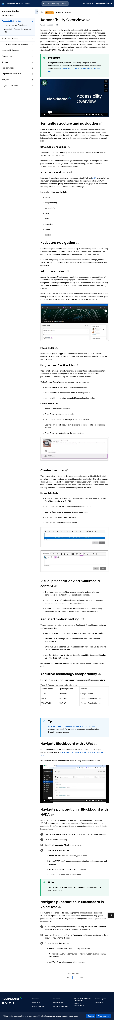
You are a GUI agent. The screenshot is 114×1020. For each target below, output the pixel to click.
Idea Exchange (58, 1002)
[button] (32, 15)
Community (56, 999)
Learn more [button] (73, 1016)
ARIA (94, 178)
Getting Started (7, 15)
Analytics (5, 80)
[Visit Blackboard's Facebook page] (3, 1003)
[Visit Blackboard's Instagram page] (13, 1003)
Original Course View (10, 85)
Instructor (49, 12)
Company (35, 999)
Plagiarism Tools (8, 68)
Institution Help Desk (104, 3)
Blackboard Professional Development (82, 999)
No (81, 977)
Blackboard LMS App (10, 38)
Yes (67, 977)
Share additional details (74, 986)
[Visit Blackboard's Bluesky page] (6, 1003)
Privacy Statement (38, 1006)
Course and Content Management (15, 44)
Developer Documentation (79, 1005)
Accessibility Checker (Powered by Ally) (17, 30)
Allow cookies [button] (103, 1016)
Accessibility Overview (11, 21)
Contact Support (100, 999)
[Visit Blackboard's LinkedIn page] (10, 1003)
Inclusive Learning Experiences (15, 25)
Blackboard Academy (60, 1006)
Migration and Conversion (11, 74)
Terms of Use (36, 1002)
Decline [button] (91, 1016)
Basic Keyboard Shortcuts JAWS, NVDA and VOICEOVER (72, 726)
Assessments (7, 56)
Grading (5, 62)
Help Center (99, 1002)
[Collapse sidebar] (36, 12)
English (88, 3)
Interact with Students (10, 50)
